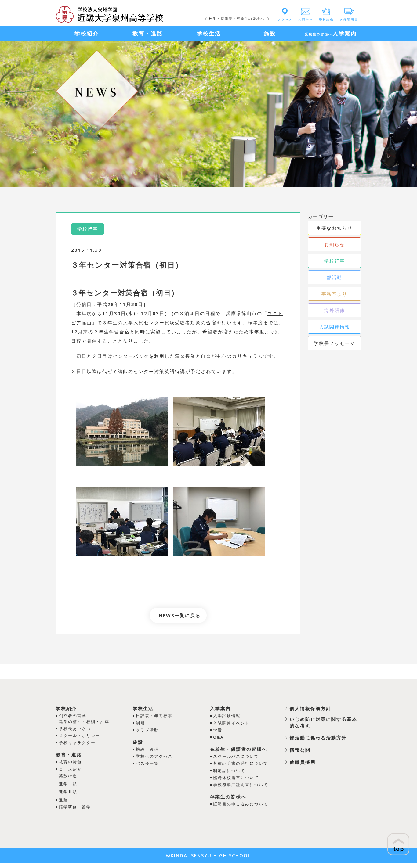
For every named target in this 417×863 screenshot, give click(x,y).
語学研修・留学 (75, 807)
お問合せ (305, 19)
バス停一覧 (147, 763)
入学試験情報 (227, 715)
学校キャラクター (77, 742)
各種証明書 (349, 19)
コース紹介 (70, 769)
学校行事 (334, 261)
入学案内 (220, 708)
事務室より (334, 294)
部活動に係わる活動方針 (318, 738)
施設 (138, 742)
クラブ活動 (147, 730)
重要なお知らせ (334, 228)
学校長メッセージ (334, 343)
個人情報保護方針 (310, 708)
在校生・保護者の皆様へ (238, 749)
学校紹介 (66, 708)
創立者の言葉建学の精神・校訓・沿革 (84, 718)
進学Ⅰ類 (68, 783)
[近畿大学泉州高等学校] (109, 14)
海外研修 (334, 310)
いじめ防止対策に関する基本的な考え (323, 722)
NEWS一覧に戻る (180, 615)
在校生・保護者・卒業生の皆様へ (234, 18)
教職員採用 (303, 762)
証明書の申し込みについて (240, 804)
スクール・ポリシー (79, 735)
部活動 (334, 277)
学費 (217, 730)
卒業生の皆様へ (228, 796)
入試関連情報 (334, 327)
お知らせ (334, 244)
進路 (63, 800)
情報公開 (300, 750)
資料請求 (326, 19)
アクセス (284, 19)
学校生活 (143, 708)
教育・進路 (69, 754)
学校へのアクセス (154, 756)
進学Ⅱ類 (68, 791)
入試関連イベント (231, 723)
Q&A (218, 737)
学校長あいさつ (75, 728)
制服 (140, 723)
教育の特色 (70, 761)
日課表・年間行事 (154, 715)
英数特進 (68, 775)
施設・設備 (147, 749)
